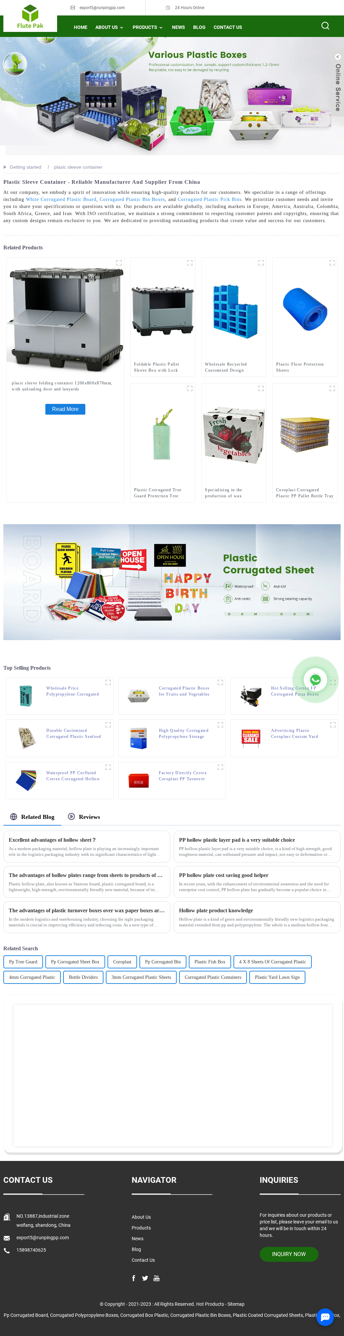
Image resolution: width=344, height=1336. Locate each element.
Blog (199, 27)
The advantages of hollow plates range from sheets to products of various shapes (87, 875)
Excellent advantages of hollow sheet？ (53, 840)
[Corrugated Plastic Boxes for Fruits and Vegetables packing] (138, 695)
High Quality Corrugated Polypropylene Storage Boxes (184, 734)
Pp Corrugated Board (26, 1315)
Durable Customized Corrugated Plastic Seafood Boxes (73, 734)
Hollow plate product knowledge (216, 910)
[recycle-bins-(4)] (108, 682)
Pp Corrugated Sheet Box (75, 961)
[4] (190, 263)
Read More (65, 409)
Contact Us (228, 27)
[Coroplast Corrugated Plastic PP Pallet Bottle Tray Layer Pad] (305, 433)
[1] (119, 263)
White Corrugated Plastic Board (61, 199)
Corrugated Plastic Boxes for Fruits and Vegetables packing (184, 691)
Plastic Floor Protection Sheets (300, 367)
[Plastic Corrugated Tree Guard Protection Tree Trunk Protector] (163, 433)
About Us (106, 27)
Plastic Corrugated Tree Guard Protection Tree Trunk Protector (157, 493)
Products (145, 27)
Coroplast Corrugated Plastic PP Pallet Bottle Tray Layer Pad (305, 493)
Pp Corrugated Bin (163, 961)
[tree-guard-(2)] (190, 388)
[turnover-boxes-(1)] (220, 767)
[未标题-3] (261, 388)
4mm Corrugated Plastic (32, 977)
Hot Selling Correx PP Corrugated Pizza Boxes (295, 691)
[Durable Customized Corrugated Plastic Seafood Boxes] (26, 738)
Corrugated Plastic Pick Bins (210, 199)
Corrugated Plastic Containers (213, 977)
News (178, 27)
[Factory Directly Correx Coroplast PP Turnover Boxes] (138, 780)
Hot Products (210, 1304)
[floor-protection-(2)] (332, 263)
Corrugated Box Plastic (144, 1315)
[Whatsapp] (315, 680)
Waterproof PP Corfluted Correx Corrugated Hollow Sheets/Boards (73, 776)
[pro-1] (220, 682)
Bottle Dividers (83, 977)
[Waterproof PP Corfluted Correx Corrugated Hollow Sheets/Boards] (26, 780)
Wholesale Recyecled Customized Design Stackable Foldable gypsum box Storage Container (232, 367)
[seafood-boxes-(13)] (108, 725)
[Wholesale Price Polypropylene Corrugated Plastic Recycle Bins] (26, 695)
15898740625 (31, 1250)
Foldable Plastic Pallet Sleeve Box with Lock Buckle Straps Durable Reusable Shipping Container (156, 367)
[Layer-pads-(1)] (332, 388)
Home (80, 27)
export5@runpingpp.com (102, 7)
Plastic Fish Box (210, 961)
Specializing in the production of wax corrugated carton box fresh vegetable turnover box (233, 493)
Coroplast (122, 961)
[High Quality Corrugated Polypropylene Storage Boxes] (138, 738)
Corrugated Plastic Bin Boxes (132, 199)
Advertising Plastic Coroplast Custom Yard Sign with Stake (294, 734)
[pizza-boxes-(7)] (333, 682)
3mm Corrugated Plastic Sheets (141, 977)
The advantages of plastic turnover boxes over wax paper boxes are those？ (87, 910)
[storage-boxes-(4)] (220, 725)
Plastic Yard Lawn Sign (277, 977)
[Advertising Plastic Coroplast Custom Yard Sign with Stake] (251, 738)
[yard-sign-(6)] (333, 725)
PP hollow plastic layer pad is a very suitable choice (237, 840)
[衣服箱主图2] (261, 263)
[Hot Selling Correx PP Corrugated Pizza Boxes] (251, 695)
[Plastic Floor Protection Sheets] (305, 308)
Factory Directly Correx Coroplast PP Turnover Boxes (183, 776)
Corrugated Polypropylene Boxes (84, 1315)
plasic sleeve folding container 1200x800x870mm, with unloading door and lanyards (62, 386)
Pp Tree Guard (23, 961)
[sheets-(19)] (108, 767)
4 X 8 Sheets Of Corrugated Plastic (272, 961)
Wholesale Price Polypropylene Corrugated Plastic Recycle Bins (72, 691)
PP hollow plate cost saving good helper (223, 875)
